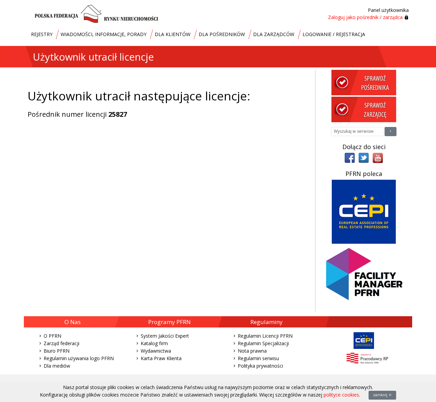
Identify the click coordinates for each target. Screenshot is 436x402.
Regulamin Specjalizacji (263, 343)
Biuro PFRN (56, 351)
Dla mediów (57, 366)
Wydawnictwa (156, 351)
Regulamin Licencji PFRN (265, 336)
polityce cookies (341, 394)
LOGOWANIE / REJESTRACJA (333, 34)
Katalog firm (154, 343)
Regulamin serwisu (258, 358)
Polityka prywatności (260, 366)
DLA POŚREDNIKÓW (222, 34)
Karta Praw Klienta (161, 358)
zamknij (380, 394)
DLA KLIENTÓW (172, 34)
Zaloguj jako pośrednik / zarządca (365, 17)
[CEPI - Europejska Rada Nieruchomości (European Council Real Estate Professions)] (364, 211)
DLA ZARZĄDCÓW (273, 34)
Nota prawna (252, 351)
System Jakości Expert (165, 336)
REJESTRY (41, 34)
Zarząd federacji (61, 343)
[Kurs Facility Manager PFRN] (364, 277)
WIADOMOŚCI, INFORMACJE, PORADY (103, 34)
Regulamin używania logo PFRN (79, 358)
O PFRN (52, 336)
